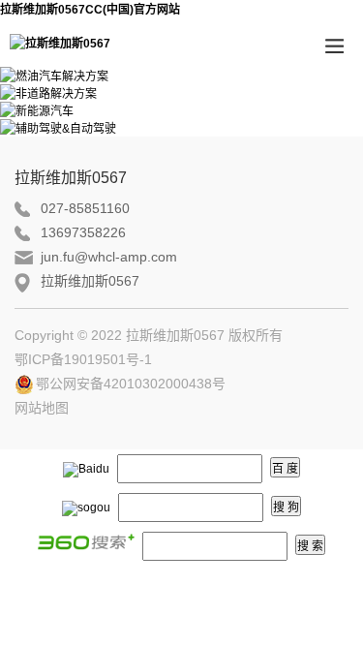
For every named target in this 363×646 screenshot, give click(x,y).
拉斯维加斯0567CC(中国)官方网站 (90, 9)
